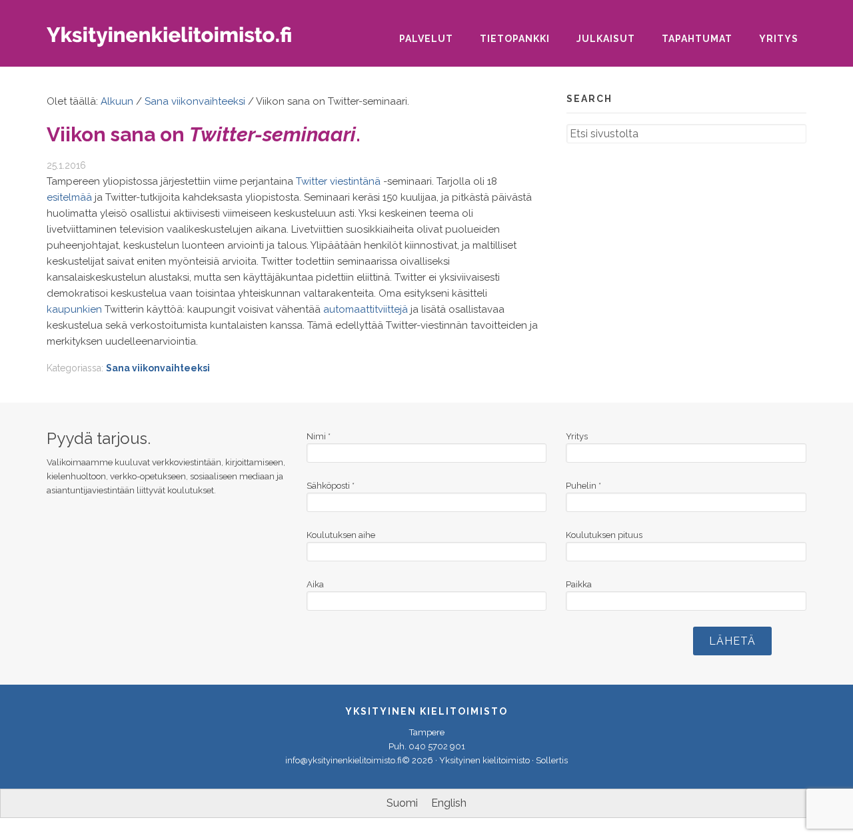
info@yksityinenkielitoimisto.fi (343, 760)
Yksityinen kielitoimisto (180, 41)
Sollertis (552, 760)
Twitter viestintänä (338, 181)
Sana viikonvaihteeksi (158, 368)
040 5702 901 (437, 746)
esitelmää (69, 197)
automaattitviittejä (365, 309)
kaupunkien (74, 309)
